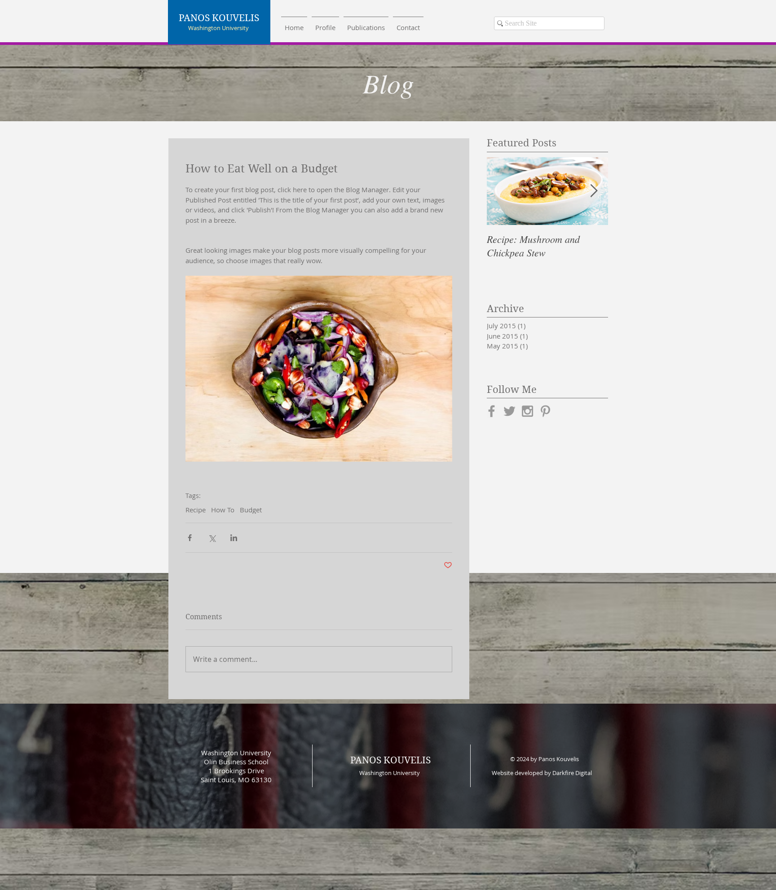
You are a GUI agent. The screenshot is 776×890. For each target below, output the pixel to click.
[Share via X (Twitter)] (211, 537)
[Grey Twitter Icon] (509, 411)
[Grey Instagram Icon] (527, 411)
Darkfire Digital (572, 773)
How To (222, 510)
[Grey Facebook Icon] (491, 411)
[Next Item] (594, 191)
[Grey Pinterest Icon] (545, 411)
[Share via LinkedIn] (233, 537)
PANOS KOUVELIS (390, 760)
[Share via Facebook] (189, 537)
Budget (251, 510)
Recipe (195, 510)
